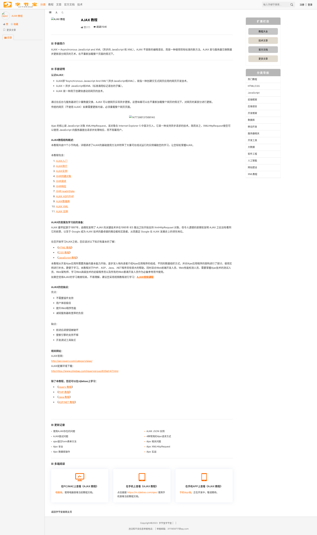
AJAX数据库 (63, 201)
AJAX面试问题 (60, 436)
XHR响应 (61, 186)
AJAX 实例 (62, 211)
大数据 (251, 146)
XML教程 (252, 174)
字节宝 (59, 511)
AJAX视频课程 (145, 277)
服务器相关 (253, 133)
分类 (43, 4)
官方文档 (69, 4)
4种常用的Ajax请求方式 (158, 436)
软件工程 (252, 153)
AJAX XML (62, 206)
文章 (58, 4)
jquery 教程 (65, 387)
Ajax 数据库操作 (61, 451)
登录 (310, 4)
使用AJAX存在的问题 (64, 431)
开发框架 (252, 113)
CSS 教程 (64, 252)
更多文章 (263, 58)
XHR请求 (61, 181)
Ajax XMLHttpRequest (158, 446)
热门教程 (252, 79)
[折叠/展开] (50, 12)
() (87, 27)
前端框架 (252, 99)
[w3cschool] (20, 4)
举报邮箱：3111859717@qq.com (173, 528)
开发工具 (252, 140)
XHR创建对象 (63, 176)
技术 (80, 4)
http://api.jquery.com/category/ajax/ (71, 361)
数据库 (251, 119)
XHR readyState (65, 191)
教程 (50, 4)
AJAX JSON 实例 (155, 431)
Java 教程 (64, 397)
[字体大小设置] (56, 12)
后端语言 (252, 106)
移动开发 (252, 126)
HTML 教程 (65, 247)
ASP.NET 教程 (67, 402)
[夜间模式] (62, 12)
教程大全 (263, 31)
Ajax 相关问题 (153, 441)
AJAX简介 (61, 166)
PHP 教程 (64, 392)
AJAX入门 (61, 161)
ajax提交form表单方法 (64, 441)
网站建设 (252, 167)
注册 (302, 4)
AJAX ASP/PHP (65, 196)
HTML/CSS (254, 85)
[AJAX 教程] (63, 18)
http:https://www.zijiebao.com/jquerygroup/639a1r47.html (84, 371)
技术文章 (263, 40)
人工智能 (252, 160)
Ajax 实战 (151, 451)
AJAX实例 (61, 171)
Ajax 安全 (58, 446)
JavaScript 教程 (67, 257)
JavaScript (254, 92)
